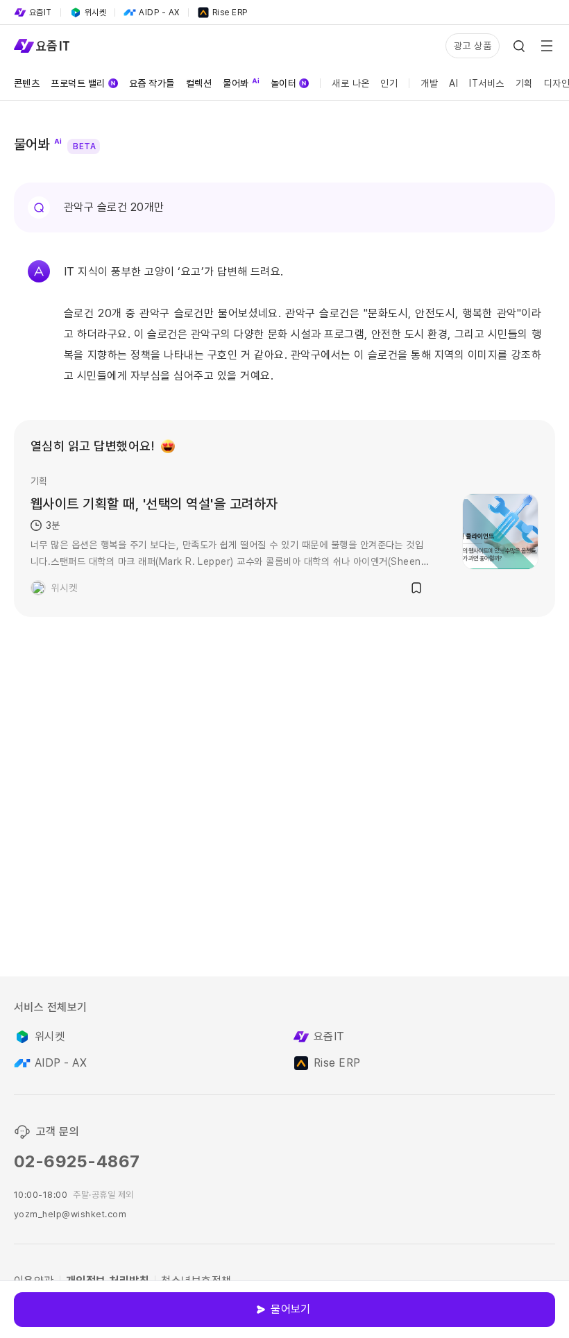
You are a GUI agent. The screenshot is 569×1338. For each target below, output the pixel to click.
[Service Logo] (41, 46)
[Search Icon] (519, 45)
